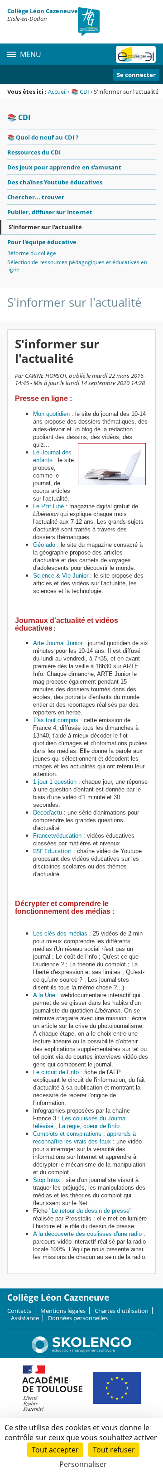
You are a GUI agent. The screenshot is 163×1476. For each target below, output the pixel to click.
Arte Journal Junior (58, 643)
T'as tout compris (55, 720)
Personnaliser (83, 1464)
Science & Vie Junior (60, 575)
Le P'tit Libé (48, 506)
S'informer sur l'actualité (45, 227)
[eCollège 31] (136, 54)
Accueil (57, 91)
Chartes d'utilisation (122, 1310)
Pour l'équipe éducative (42, 242)
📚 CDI (80, 91)
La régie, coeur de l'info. (90, 1126)
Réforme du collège (31, 253)
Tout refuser (114, 1450)
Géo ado (44, 544)
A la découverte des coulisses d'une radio (87, 1233)
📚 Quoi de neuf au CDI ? (42, 137)
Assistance (25, 1318)
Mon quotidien (51, 413)
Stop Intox (46, 1180)
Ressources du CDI (34, 152)
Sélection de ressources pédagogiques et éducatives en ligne (77, 265)
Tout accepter (55, 1450)
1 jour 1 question (55, 781)
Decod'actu (47, 812)
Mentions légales (63, 1310)
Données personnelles (78, 1318)
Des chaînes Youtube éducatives (54, 182)
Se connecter (136, 75)
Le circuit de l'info (56, 1072)
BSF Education (52, 851)
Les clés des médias (60, 933)
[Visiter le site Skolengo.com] (81, 1351)
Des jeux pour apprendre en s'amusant (64, 167)
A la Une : (47, 995)
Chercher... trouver (35, 197)
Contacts (19, 1310)
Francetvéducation (57, 835)
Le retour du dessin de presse (90, 1210)
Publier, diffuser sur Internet (49, 212)
